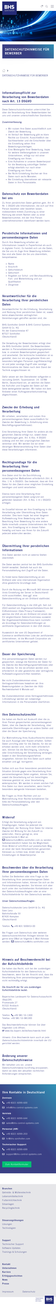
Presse (5, 1283)
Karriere (6, 1272)
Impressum (8, 1291)
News (5, 1279)
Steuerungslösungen (13, 1220)
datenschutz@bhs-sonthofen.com (23, 840)
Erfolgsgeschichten (12, 1275)
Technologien (9, 1228)
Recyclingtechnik (11, 1208)
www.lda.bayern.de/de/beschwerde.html (25, 1031)
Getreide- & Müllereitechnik (16, 1192)
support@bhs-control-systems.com (24, 1154)
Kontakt (6, 1264)
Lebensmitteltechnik (12, 1196)
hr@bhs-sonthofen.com (18, 1138)
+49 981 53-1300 (23, 1015)
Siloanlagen (8, 1204)
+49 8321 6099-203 (16, 1134)
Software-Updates (11, 1248)
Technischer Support (13, 1244)
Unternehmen (9, 1268)
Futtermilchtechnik (12, 1200)
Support (6, 1240)
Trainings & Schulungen (14, 1252)
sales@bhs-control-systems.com (22, 1123)
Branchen (7, 1188)
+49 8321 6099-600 (16, 1103)
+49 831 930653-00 (24, 926)
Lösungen (7, 1224)
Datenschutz (29, 1291)
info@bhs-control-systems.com (22, 1107)
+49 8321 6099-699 (16, 1149)
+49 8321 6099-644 (16, 1118)
